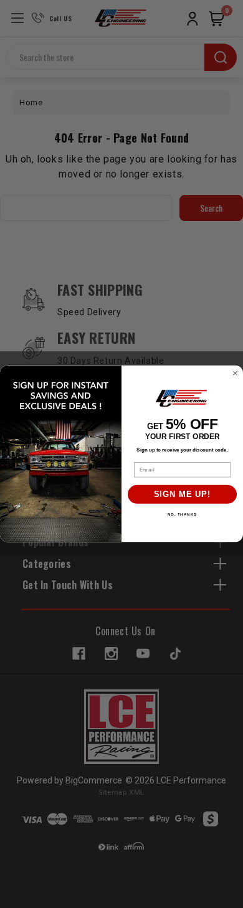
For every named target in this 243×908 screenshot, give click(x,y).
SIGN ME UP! (182, 494)
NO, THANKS (183, 515)
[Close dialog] (235, 373)
